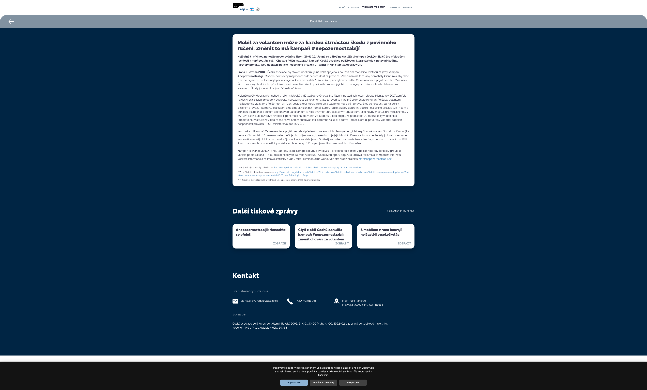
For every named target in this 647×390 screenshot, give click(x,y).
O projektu (394, 7)
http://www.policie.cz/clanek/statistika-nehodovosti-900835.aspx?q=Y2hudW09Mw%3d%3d (317, 167)
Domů (342, 7)
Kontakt (407, 7)
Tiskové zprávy (373, 7)
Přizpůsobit (353, 382)
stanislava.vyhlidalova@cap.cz (259, 300)
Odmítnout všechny (323, 382)
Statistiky (353, 7)
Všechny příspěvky (400, 210)
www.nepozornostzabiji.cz (375, 159)
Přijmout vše (294, 382)
